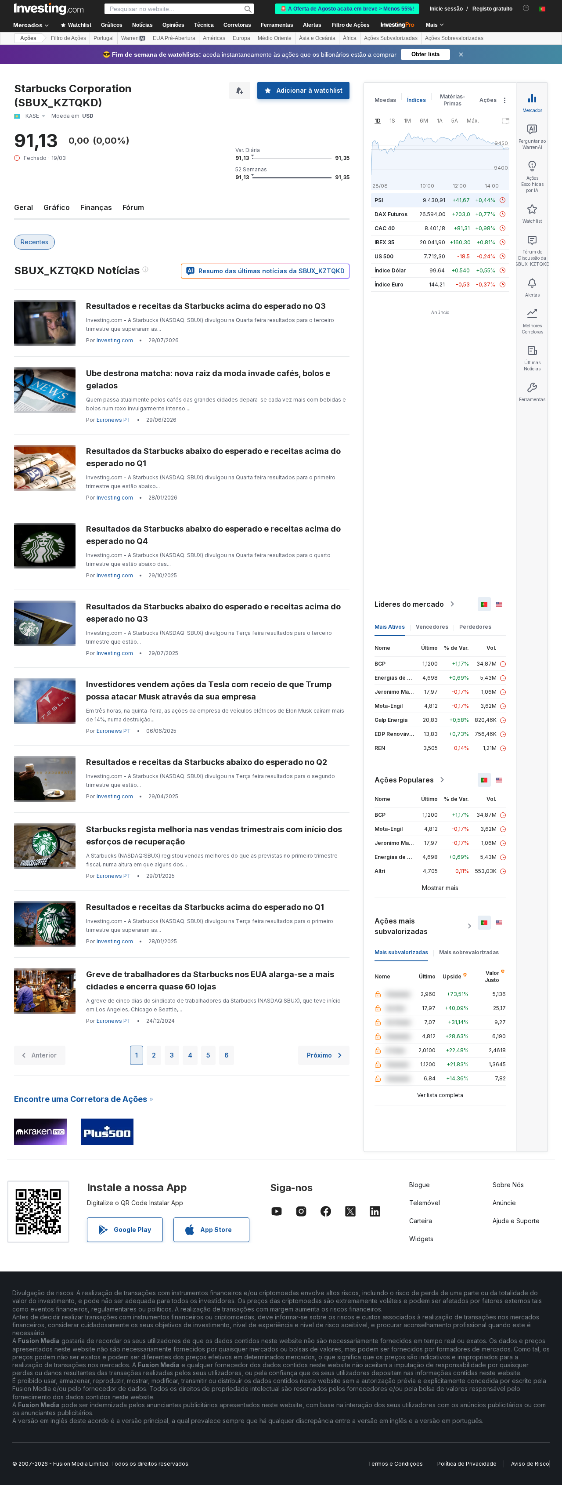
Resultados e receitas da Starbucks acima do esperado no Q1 (205, 907)
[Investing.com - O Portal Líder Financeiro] (48, 9)
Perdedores (475, 626)
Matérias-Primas (452, 100)
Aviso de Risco (530, 1463)
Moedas (385, 100)
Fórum (133, 207)
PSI (379, 200)
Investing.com (115, 340)
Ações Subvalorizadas (391, 38)
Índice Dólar (390, 270)
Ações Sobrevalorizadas (454, 38)
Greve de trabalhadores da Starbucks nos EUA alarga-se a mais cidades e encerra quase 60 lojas (210, 980)
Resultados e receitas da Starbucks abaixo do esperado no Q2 (206, 762)
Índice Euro (389, 284)
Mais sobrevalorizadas (469, 952)
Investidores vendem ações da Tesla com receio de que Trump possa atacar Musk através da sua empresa (208, 690)
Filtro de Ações (351, 25)
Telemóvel (424, 1202)
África (350, 38)
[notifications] (526, 8)
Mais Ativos (390, 626)
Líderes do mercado (409, 604)
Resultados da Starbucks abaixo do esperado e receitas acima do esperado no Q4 (213, 535)
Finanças (96, 207)
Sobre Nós (508, 1184)
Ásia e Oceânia (317, 38)
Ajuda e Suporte (516, 1220)
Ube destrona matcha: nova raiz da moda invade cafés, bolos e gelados (208, 379)
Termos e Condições (395, 1463)
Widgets (421, 1238)
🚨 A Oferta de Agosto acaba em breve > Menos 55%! (347, 9)
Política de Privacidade (467, 1463)
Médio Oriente (275, 38)
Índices (416, 100)
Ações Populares (404, 779)
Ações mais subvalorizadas (401, 926)
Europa (241, 38)
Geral (23, 207)
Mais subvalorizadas (401, 952)
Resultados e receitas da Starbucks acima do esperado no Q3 (206, 306)
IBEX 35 (384, 242)
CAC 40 (385, 228)
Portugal (104, 38)
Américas (214, 38)
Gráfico (56, 207)
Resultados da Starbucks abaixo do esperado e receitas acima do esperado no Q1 (213, 457)
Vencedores (432, 626)
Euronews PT (114, 420)
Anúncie (504, 1202)
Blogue (419, 1184)
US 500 (384, 256)
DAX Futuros (391, 214)
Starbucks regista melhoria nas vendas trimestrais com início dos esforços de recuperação (214, 835)
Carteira (420, 1220)
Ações (28, 38)
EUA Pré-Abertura (174, 38)
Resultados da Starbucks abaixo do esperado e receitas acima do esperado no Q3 (213, 612)
